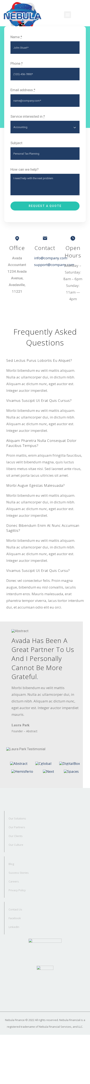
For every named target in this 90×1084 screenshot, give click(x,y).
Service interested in (27, 116)
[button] (67, 14)
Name (16, 37)
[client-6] (71, 771)
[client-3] (69, 763)
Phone (16, 63)
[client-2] (43, 763)
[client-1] (18, 763)
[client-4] (22, 771)
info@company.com (50, 258)
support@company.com (54, 264)
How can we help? (24, 169)
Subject (16, 143)
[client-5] (48, 771)
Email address (22, 90)
